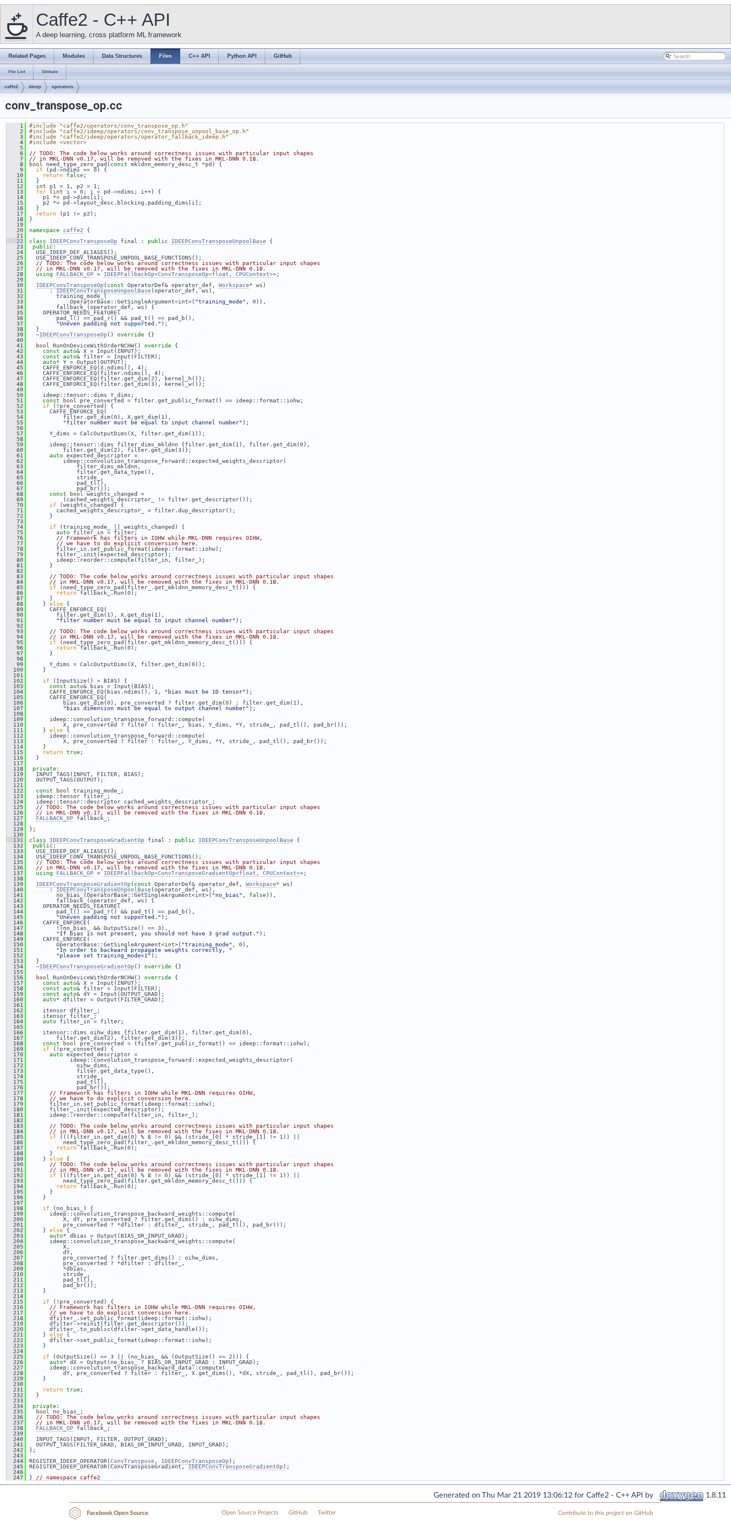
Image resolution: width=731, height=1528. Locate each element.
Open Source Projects (250, 1513)
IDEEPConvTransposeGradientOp (96, 840)
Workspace (234, 285)
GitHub (298, 1513)
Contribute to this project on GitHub (605, 1513)
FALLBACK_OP (74, 274)
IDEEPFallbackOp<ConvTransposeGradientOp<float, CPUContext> (202, 873)
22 (14, 241)
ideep (35, 86)
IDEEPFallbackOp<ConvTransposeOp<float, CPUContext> (188, 274)
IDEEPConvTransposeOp (83, 241)
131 (14, 840)
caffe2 (11, 86)
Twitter (327, 1513)
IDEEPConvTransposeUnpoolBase (218, 241)
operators (62, 86)
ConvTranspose (132, 1461)
